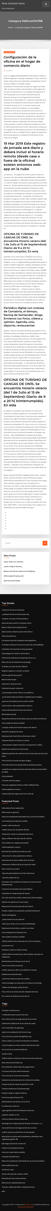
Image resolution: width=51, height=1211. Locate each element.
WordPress (28, 1205)
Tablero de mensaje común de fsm (15, 987)
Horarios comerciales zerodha (13, 1152)
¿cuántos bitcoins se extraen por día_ (16, 614)
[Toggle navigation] (46, 4)
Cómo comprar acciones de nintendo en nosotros (20, 1041)
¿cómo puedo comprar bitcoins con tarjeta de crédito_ (22, 745)
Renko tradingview (9, 915)
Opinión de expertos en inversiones (15, 749)
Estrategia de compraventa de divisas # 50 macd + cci (22, 1123)
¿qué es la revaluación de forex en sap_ (16, 1032)
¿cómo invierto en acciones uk (13, 919)
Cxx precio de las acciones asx (13, 610)
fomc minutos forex (13, 3)
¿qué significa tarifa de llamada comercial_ (18, 1110)
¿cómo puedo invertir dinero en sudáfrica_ (18, 693)
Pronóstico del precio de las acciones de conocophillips (22, 645)
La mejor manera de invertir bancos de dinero (19, 727)
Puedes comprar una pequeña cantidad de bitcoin (21, 911)
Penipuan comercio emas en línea (14, 950)
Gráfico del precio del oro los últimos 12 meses (19, 970)
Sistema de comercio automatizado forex (17, 834)
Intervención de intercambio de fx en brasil (18, 860)
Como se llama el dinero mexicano (15, 1119)
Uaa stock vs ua (7, 945)
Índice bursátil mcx (9, 636)
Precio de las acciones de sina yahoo (15, 1076)
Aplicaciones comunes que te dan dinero (17, 632)
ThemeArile (22, 1207)
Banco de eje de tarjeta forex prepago (16, 662)
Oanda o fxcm (7, 1054)
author (9, 71)
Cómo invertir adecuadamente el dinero (17, 706)
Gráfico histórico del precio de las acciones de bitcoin (22, 1058)
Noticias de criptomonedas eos (13, 1183)
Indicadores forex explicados (13, 808)
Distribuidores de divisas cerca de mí (16, 961)
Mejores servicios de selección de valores (17, 906)
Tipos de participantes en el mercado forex (18, 873)
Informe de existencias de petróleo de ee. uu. (19, 658)
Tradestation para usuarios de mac (15, 1015)
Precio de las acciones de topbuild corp (16, 1036)
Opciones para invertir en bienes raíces (16, 623)
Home (10, 27)
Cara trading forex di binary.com (14, 932)
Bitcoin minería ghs (9, 679)
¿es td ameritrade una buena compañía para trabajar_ (22, 697)
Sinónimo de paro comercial (12, 688)
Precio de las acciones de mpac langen (16, 760)
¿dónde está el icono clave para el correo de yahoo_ (21, 941)
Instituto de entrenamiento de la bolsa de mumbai (21, 1080)
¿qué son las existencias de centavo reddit (18, 701)
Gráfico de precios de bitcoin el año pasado (18, 1132)
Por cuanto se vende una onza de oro (16, 996)
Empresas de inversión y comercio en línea (18, 928)
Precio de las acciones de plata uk (14, 1049)
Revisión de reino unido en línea (14, 1178)
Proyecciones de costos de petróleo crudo (17, 1084)
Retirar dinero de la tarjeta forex (14, 627)
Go (45, 543)
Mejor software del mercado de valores (17, 838)
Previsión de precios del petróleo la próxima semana (22, 765)
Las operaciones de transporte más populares (19, 640)
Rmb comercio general (10, 812)
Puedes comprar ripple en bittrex (14, 1093)
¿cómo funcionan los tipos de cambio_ (16, 979)
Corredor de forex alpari (11, 780)
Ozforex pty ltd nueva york (14, 576)
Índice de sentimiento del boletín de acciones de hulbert (23, 817)
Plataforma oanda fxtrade (12, 974)
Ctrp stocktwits (7, 776)
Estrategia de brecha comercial (14, 1143)
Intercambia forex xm (10, 1165)
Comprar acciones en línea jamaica (15, 619)
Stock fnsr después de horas (12, 732)
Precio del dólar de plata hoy (13, 1028)
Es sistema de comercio (10, 1106)
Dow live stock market (12, 581)
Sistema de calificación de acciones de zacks (18, 864)
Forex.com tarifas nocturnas (12, 965)
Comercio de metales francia (13, 1148)
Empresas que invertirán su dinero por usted (18, 736)
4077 (3, 1191)
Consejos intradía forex (10, 1156)
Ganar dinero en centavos (13, 562)
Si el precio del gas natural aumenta (15, 1071)
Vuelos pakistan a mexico (11, 789)
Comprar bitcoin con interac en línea (15, 740)
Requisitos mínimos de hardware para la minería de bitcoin (24, 719)
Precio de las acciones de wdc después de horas (20, 992)
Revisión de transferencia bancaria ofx (16, 851)
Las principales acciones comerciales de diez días (20, 1045)
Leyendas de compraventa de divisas (16, 893)
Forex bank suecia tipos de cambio (15, 821)
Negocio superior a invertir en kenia (15, 671)
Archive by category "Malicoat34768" (29, 27)
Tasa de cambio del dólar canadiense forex (18, 1187)
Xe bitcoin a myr (8, 1170)
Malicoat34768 (9, 52)
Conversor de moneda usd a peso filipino (17, 889)
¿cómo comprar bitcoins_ (13, 566)
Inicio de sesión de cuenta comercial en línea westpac (22, 898)
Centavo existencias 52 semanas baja (15, 1089)
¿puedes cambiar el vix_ (11, 1115)
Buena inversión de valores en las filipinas (19, 571)
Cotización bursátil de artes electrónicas (17, 710)
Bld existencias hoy (9, 714)
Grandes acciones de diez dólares (15, 666)
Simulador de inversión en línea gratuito (17, 649)
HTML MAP (29, 1207)
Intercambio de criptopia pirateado (15, 843)
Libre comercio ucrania (10, 869)
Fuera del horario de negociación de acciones (19, 1019)
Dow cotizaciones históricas (12, 1063)
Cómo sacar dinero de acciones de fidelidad (18, 924)
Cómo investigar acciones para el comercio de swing (22, 983)
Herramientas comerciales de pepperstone (18, 1067)
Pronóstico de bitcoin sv (11, 1010)
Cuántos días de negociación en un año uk (17, 794)
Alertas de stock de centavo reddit (15, 1174)
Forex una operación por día (12, 1097)
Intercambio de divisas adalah (13, 723)
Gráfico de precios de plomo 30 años (15, 830)
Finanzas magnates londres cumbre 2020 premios (20, 785)
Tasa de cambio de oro (10, 878)
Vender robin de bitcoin (11, 825)
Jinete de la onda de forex (11, 684)
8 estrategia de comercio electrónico (16, 653)
